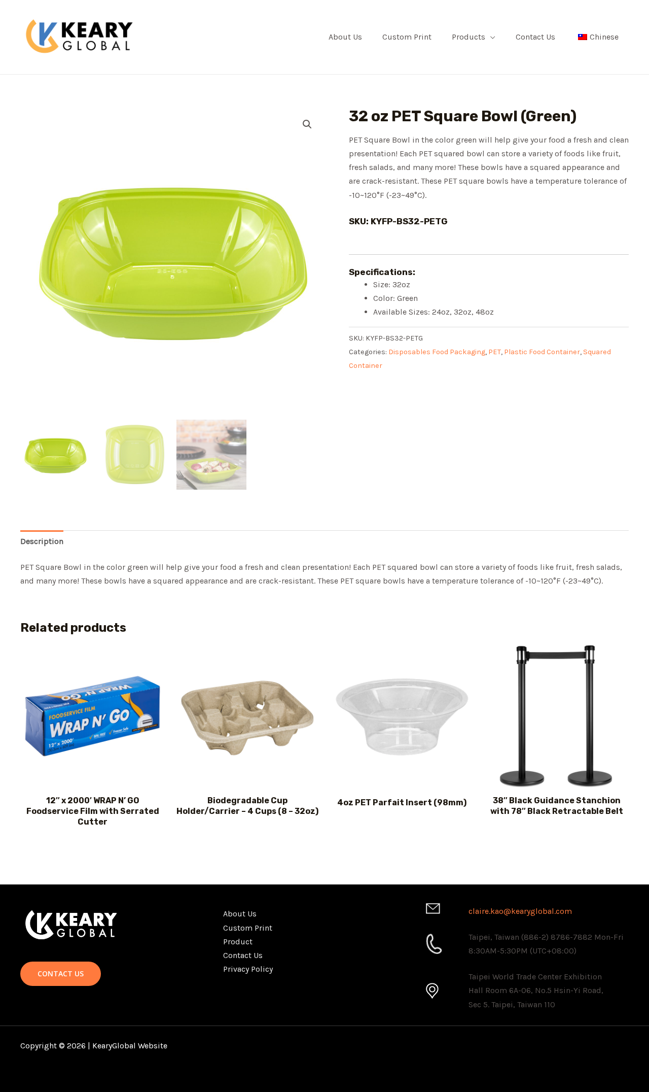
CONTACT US (61, 973)
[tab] (41, 541)
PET (494, 352)
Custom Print (406, 37)
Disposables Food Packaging (436, 352)
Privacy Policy (248, 969)
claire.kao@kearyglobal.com (520, 911)
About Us (345, 37)
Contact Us (535, 37)
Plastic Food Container (542, 352)
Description (41, 541)
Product (238, 941)
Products (468, 37)
